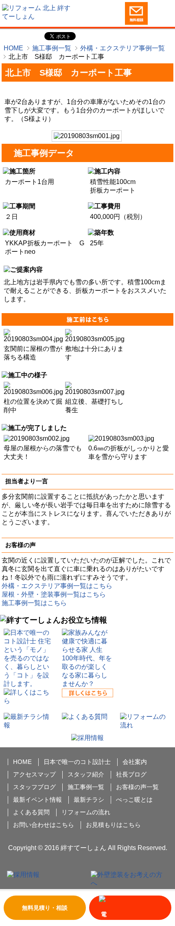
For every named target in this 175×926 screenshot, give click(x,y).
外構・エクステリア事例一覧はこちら (57, 585)
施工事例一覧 (51, 48)
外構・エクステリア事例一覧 (122, 48)
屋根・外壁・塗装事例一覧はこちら (54, 594)
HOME (13, 48)
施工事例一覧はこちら (34, 602)
